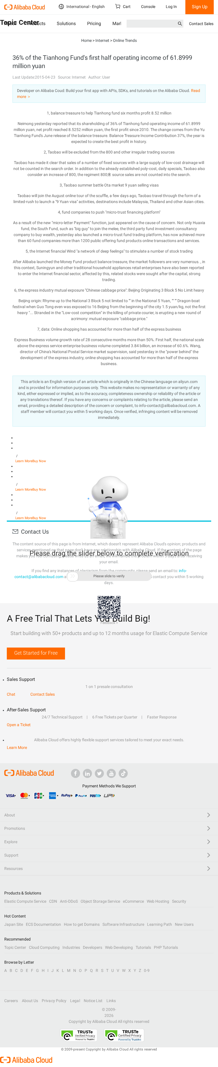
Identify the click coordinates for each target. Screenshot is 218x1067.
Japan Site (13, 924)
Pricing (94, 23)
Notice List (93, 1000)
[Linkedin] (87, 773)
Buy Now (39, 461)
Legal (75, 1000)
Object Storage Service (100, 901)
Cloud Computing (44, 947)
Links (111, 1000)
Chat (11, 694)
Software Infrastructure (123, 924)
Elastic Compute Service (25, 901)
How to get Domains (82, 924)
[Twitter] (99, 773)
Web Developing (119, 947)
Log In (171, 6)
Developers (92, 947)
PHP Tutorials (166, 947)
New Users (184, 924)
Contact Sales (201, 23)
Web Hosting (158, 901)
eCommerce (133, 901)
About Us (30, 1000)
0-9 (147, 970)
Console (148, 6)
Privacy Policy (54, 1000)
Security (179, 901)
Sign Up (199, 6)
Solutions (66, 23)
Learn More (23, 461)
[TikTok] (123, 773)
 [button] (73, 576)
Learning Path (159, 924)
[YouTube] (111, 773)
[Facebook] (75, 773)
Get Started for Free (36, 653)
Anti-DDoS (69, 901)
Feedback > (109, 623)
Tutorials (143, 947)
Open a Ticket (19, 724)
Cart (126, 6)
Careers (11, 1000)
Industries (71, 947)
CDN (53, 901)
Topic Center (15, 947)
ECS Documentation (43, 924)
